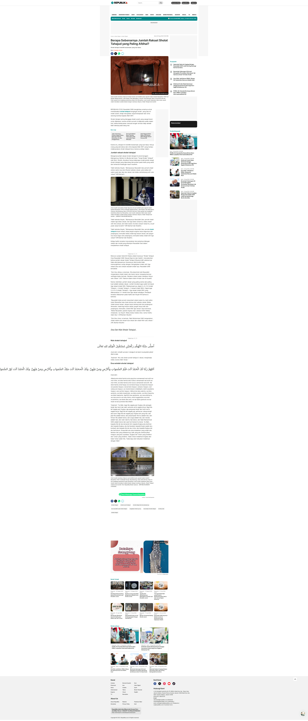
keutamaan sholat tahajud (150, 508)
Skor (135, 683)
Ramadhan (125, 694)
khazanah (140, 14)
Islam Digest (118, 36)
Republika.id (185, 3)
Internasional (114, 689)
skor (132, 14)
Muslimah (138, 18)
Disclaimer (113, 704)
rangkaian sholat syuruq (135, 508)
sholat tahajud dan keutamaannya (141, 505)
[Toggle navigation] (112, 3)
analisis (158, 14)
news (152, 14)
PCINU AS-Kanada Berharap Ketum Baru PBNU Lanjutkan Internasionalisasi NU (184, 92)
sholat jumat (161, 508)
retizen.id (193, 3)
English (136, 692)
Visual (124, 692)
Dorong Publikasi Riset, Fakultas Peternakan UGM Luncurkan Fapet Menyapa (130, 136)
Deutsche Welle (176, 3)
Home (112, 36)
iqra (146, 14)
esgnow (177, 14)
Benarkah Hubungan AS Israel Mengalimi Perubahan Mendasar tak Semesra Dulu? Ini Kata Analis (184, 73)
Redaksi (124, 701)
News (112, 687)
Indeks (194, 14)
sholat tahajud (125, 111)
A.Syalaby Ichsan (117, 50)
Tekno (124, 689)
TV (189, 14)
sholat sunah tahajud (125, 505)
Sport (135, 687)
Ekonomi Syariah (124, 14)
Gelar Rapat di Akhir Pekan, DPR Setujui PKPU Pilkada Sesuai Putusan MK (146, 136)
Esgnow (113, 692)
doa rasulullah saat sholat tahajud (119, 508)
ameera (114, 14)
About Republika (115, 701)
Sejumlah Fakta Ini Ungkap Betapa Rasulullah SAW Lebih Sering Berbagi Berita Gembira (184, 66)
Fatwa (128, 18)
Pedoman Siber (138, 701)
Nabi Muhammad (116, 18)
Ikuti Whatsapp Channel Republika (133, 494)
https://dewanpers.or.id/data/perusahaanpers (123, 712)
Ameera (113, 683)
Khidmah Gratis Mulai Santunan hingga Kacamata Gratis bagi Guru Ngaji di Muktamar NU (183, 85)
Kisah (123, 18)
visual (184, 14)
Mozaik (133, 18)
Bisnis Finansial (168, 14)
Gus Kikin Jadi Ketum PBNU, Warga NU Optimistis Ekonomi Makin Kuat (184, 79)
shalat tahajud (114, 512)
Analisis (124, 687)
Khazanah (113, 685)
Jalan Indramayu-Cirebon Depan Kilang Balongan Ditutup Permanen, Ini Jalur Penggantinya (117, 136)
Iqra (123, 685)
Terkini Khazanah (175, 131)
